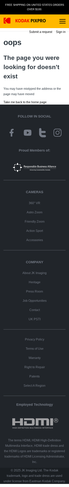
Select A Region (34, 385)
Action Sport (34, 230)
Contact (34, 310)
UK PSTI (35, 319)
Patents (34, 376)
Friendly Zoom (34, 221)
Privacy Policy (34, 339)
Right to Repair (34, 367)
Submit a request (40, 32)
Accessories (34, 240)
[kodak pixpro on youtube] (27, 133)
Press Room (34, 291)
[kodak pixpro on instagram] (57, 133)
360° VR (34, 203)
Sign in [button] (61, 32)
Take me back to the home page (25, 102)
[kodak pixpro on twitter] (42, 133)
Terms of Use (35, 348)
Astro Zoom (34, 212)
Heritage (34, 282)
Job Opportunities (35, 300)
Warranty (35, 358)
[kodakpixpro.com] (24, 21)
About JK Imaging (34, 273)
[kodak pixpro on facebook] (11, 133)
